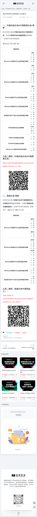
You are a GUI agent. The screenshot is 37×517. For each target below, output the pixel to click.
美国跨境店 (19, 8)
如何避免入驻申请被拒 (8, 393)
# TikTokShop (12, 374)
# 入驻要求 (17, 332)
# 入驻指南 (29, 397)
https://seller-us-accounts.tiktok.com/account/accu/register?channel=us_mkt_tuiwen (18, 298)
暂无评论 (6, 404)
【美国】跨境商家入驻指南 (27, 393)
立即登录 (18, 415)
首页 (3, 8)
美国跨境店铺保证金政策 (9, 370)
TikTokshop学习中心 (10, 8)
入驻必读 (25, 8)
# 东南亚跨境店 (12, 397)
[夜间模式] (34, 507)
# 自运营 (24, 332)
